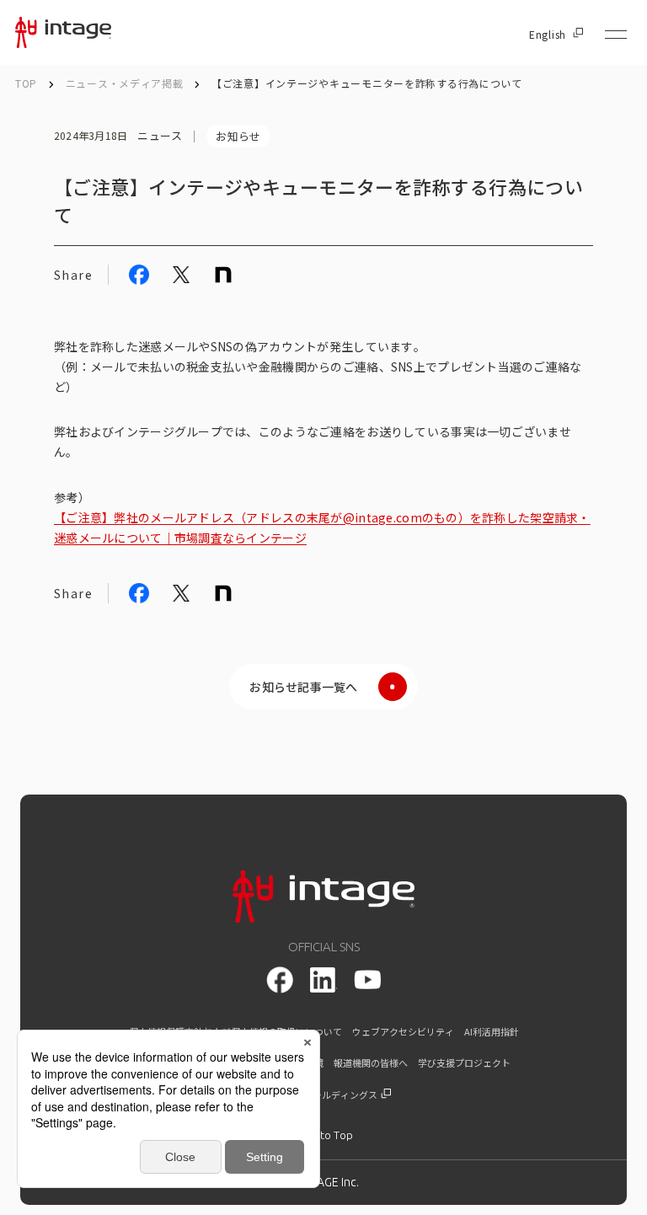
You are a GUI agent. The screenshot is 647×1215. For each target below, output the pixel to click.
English (547, 34)
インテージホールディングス (318, 1095)
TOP (26, 83)
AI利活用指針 (491, 1031)
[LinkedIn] (323, 980)
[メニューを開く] (616, 34)
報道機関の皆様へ (371, 1063)
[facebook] (279, 979)
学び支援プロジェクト (464, 1063)
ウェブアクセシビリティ (403, 1031)
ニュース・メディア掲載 (126, 83)
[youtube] (367, 979)
